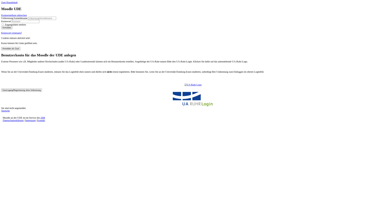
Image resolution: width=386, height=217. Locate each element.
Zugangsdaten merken (15, 24)
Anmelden (6, 28)
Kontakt (41, 120)
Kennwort (6, 21)
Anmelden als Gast (10, 48)
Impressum (30, 120)
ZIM (43, 117)
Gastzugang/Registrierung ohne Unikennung (21, 90)
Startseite (5, 111)
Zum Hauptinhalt (9, 2)
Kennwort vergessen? (11, 33)
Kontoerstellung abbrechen (14, 15)
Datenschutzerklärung (13, 120)
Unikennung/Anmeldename (14, 18)
